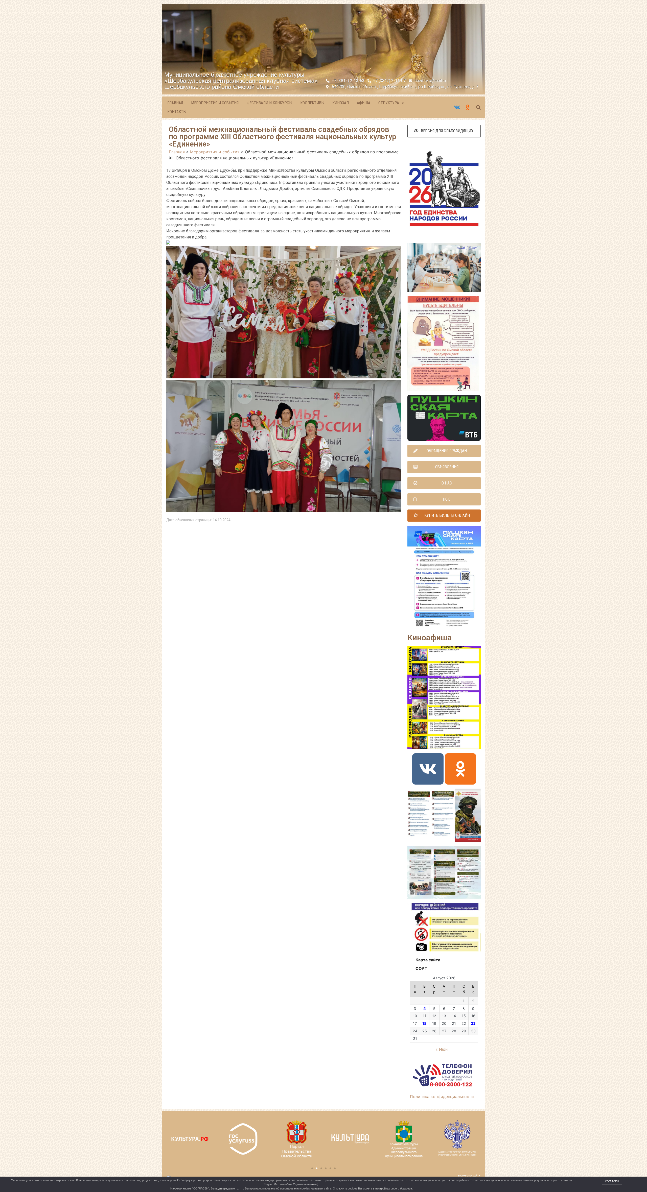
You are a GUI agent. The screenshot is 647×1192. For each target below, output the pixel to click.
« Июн (441, 1049)
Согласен (612, 1181)
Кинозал (340, 103)
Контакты (176, 111)
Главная (175, 103)
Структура (388, 103)
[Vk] (428, 769)
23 (473, 1023)
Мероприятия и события (215, 103)
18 (424, 1023)
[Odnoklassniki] (460, 769)
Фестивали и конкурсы (269, 103)
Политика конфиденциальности (442, 1096)
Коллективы (312, 103)
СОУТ (421, 968)
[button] (444, 131)
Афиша (363, 103)
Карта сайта (427, 959)
